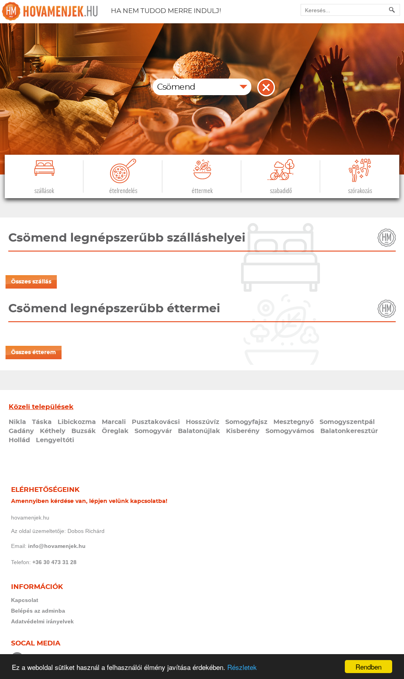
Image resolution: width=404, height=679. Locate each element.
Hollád (19, 440)
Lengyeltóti (55, 440)
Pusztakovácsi (156, 422)
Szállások (44, 191)
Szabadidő (281, 191)
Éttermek (202, 191)
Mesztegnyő (293, 422)
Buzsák (83, 431)
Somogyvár (153, 431)
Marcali (114, 422)
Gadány (21, 431)
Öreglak (115, 431)
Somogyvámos (290, 431)
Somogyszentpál (347, 422)
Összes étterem (33, 352)
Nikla (17, 422)
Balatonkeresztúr (349, 431)
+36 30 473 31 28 (54, 562)
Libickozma (77, 422)
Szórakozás (360, 191)
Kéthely (52, 431)
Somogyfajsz (246, 422)
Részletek (242, 667)
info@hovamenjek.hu (57, 546)
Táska (42, 422)
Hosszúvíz (202, 422)
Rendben (368, 666)
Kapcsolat (24, 600)
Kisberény (243, 431)
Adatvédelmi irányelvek (42, 621)
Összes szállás (31, 282)
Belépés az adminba (38, 611)
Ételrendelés (123, 191)
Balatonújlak (199, 431)
